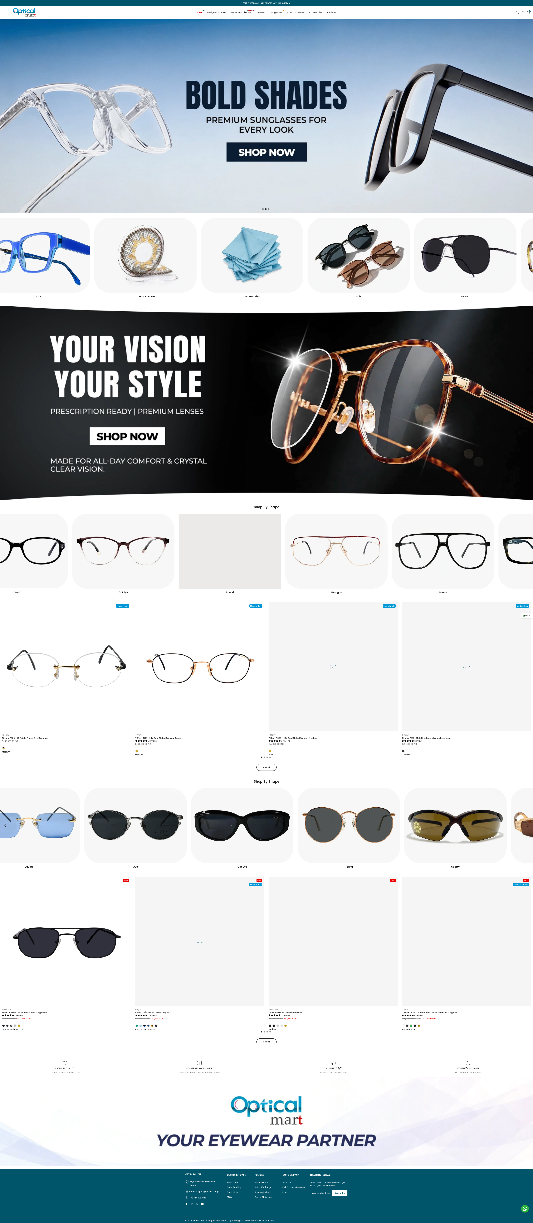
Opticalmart (199, 1220)
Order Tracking (234, 1187)
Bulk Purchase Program (293, 1187)
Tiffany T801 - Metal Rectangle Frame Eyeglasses (427, 738)
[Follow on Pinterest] (197, 1204)
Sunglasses (277, 12)
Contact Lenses (295, 12)
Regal (138, 1009)
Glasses (261, 12)
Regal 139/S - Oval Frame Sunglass (153, 1012)
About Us (286, 1182)
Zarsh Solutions (266, 1220)
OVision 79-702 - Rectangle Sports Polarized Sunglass (429, 1012)
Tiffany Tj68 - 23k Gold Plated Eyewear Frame (158, 738)
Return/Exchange (263, 1187)
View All (266, 767)
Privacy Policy (261, 1182)
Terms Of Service (263, 1197)
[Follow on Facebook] (186, 1204)
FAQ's (229, 1197)
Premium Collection (242, 12)
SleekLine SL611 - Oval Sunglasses (285, 1012)
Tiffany (5, 735)
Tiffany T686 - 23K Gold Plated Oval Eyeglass (25, 738)
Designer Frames (216, 12)
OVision (405, 1009)
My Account (233, 1182)
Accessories (315, 12)
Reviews (331, 12)
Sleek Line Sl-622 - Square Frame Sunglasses (24, 1012)
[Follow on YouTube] (202, 1204)
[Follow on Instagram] (192, 1204)
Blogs (284, 1192)
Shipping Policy (262, 1192)
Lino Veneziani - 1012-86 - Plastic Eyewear (24, 1209)
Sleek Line (6, 1009)
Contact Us (232, 1192)
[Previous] (5, 255)
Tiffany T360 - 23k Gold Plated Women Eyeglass (293, 738)
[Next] (527, 255)
